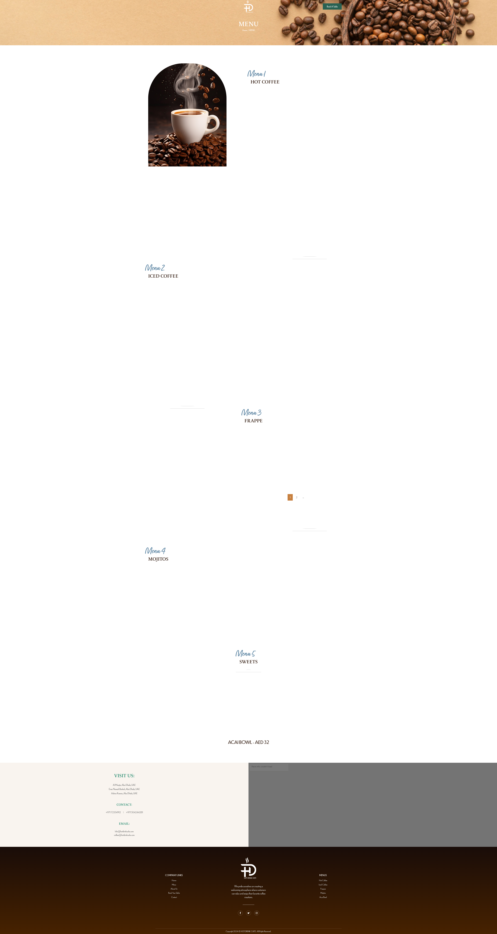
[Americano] (260, 204)
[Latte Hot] (158, 183)
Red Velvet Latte (285, 374)
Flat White (332, 97)
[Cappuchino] (158, 226)
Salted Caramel (182, 374)
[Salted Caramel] (158, 376)
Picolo (227, 202)
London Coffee (335, 180)
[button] (332, 6)
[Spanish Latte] (208, 336)
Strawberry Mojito (242, 595)
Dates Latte (332, 374)
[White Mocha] (158, 314)
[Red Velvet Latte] (260, 376)
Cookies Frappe (333, 478)
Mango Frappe (279, 457)
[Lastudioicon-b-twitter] (248, 913)
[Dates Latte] (311, 376)
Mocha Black (232, 224)
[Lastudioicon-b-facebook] (240, 913)
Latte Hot (178, 180)
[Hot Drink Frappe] (308, 437)
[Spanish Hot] (260, 99)
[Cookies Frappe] (308, 481)
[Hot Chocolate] (311, 122)
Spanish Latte (231, 334)
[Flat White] (311, 99)
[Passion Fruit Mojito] (159, 597)
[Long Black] (311, 144)
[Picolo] (209, 204)
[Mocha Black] (209, 226)
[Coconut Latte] (260, 144)
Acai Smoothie (332, 457)
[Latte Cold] (208, 314)
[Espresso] (209, 183)
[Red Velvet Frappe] (255, 481)
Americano (281, 202)
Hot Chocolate (334, 120)
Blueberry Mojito (185, 573)
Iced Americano (182, 290)
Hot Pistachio (283, 120)
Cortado (280, 180)
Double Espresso (336, 202)
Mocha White (181, 202)
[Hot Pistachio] (260, 122)
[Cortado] (260, 183)
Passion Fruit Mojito (186, 595)
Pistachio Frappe (280, 435)
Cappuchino (180, 224)
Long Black (332, 142)
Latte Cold (230, 312)
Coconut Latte (284, 142)
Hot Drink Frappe (334, 435)
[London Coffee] (311, 183)
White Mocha (181, 312)
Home (244, 30)
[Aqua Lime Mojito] (216, 575)
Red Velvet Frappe (281, 478)
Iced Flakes (230, 374)
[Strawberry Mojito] (216, 597)
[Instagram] (256, 913)
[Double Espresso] (311, 204)
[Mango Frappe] (255, 459)
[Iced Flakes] (209, 376)
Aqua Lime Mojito (242, 573)
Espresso (229, 180)
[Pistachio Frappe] (255, 437)
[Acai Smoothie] (308, 459)
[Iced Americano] (158, 292)
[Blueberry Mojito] (159, 575)
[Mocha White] (158, 204)
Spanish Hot (283, 97)
